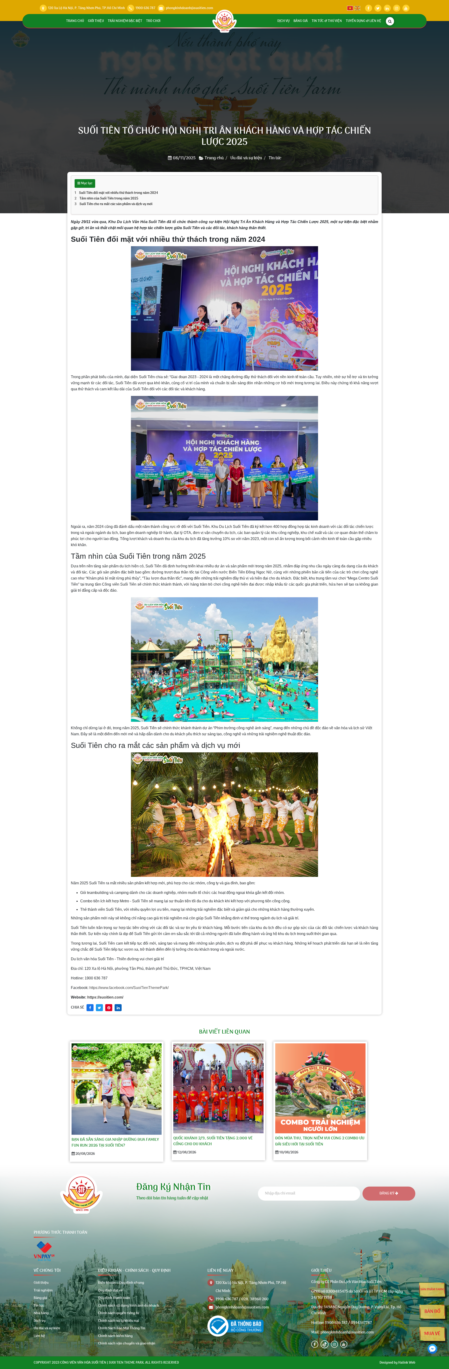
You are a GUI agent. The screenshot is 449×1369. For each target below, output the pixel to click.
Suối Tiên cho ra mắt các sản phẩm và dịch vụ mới (116, 204)
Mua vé (432, 1334)
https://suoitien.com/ (105, 997)
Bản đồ (432, 1312)
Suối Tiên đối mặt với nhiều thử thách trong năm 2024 (118, 193)
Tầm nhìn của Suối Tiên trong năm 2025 (109, 198)
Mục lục (86, 183)
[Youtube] (343, 1344)
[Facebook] (314, 1344)
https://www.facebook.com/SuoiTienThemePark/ (129, 988)
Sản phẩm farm (432, 1289)
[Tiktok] (324, 1344)
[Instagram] (334, 1344)
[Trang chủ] (224, 21)
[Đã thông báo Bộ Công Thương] (235, 1326)
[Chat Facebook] (432, 1349)
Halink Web (406, 1362)
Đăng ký (387, 1194)
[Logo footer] (81, 1193)
